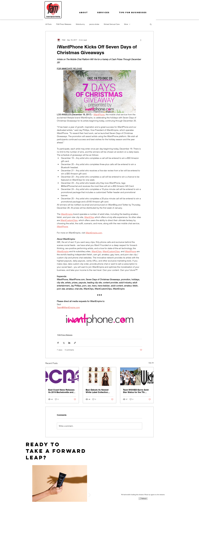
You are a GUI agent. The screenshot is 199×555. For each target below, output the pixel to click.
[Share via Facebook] (58, 343)
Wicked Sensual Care (112, 24)
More (126, 24)
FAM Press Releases (63, 24)
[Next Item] (89, 495)
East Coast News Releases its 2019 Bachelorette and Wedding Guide (61, 391)
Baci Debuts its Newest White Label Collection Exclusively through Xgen (98, 391)
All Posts (48, 24)
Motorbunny (80, 24)
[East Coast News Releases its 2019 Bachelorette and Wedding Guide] (62, 376)
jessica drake (94, 24)
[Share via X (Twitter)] (64, 343)
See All (151, 363)
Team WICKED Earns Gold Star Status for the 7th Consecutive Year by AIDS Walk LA (136, 391)
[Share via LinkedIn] (69, 343)
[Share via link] (75, 343)
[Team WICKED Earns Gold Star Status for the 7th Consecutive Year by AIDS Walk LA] (137, 376)
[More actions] (140, 40)
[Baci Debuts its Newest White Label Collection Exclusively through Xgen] (99, 376)
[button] (151, 24)
